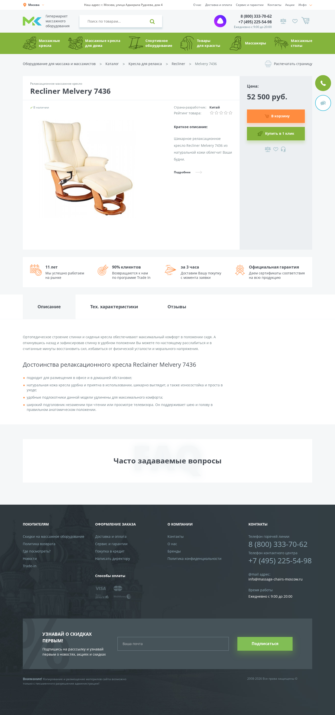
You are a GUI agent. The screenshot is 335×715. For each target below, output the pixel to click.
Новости (30, 558)
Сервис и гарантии (250, 5)
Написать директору (112, 558)
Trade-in (30, 566)
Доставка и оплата (218, 5)
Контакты (274, 5)
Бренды (174, 551)
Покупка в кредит (110, 551)
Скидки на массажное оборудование (53, 536)
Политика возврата (39, 543)
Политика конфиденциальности (194, 558)
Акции (290, 5)
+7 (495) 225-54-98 (255, 22)
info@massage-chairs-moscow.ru (275, 579)
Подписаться (265, 643)
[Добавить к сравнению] (268, 149)
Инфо (302, 5)
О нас (197, 5)
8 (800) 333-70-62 (256, 16)
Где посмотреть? (37, 551)
